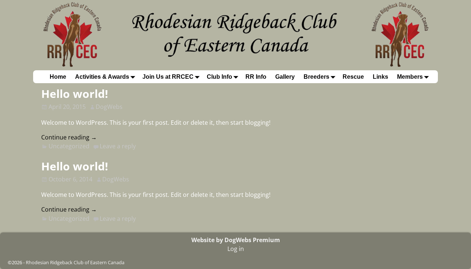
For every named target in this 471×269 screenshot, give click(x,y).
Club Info (219, 77)
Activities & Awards (102, 77)
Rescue (353, 77)
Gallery (285, 77)
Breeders (316, 77)
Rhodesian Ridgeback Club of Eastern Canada (75, 262)
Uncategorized (69, 146)
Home (58, 77)
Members (410, 77)
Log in (235, 249)
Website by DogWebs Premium (235, 240)
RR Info (255, 77)
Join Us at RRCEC (168, 77)
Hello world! (74, 93)
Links (380, 77)
